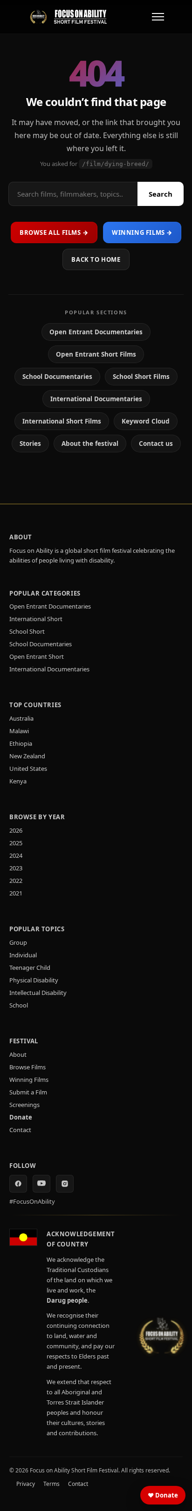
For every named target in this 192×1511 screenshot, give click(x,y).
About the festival (90, 443)
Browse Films (27, 1067)
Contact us (156, 443)
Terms (51, 1484)
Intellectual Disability (38, 992)
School (18, 1005)
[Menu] (158, 16)
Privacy (25, 1484)
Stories (30, 443)
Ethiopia (20, 743)
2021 (15, 893)
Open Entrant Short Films (96, 354)
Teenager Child (29, 967)
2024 (15, 855)
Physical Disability (33, 980)
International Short (35, 619)
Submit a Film (28, 1092)
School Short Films (141, 376)
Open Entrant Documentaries (96, 332)
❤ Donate (163, 1495)
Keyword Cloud (146, 421)
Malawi (19, 731)
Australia (21, 718)
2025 (15, 843)
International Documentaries (96, 399)
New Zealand (27, 756)
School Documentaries (57, 376)
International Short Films (61, 421)
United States (28, 768)
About (18, 1054)
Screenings (24, 1104)
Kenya (18, 781)
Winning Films (28, 1079)
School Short (27, 631)
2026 (15, 830)
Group (18, 942)
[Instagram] (65, 1184)
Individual (23, 955)
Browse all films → (54, 232)
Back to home (95, 259)
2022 (15, 880)
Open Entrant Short (36, 656)
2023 (15, 868)
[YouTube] (41, 1184)
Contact (20, 1130)
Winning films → (142, 232)
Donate (20, 1117)
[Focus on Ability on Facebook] (18, 1184)
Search (160, 194)
